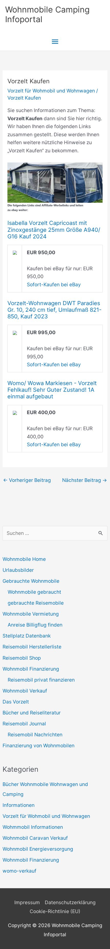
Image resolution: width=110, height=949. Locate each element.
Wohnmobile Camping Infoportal (47, 14)
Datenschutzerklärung (70, 902)
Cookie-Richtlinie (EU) (55, 911)
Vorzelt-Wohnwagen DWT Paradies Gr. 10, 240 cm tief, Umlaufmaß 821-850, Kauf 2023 (54, 310)
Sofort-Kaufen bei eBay (54, 284)
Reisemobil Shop (22, 658)
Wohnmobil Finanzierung (31, 669)
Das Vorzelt (16, 702)
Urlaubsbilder (18, 570)
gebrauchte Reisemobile (36, 603)
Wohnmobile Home (24, 559)
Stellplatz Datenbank (27, 636)
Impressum (27, 902)
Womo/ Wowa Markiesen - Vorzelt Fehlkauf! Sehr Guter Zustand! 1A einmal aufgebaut (52, 390)
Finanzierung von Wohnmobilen (38, 745)
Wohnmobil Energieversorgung (38, 849)
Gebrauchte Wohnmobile (31, 581)
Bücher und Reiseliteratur (32, 713)
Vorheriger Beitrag (27, 480)
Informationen (19, 805)
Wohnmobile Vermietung (31, 614)
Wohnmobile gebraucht (34, 592)
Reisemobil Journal (24, 724)
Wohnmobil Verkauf (25, 691)
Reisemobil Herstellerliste (32, 647)
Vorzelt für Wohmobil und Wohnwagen (46, 816)
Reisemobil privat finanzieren (41, 680)
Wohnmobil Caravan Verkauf (35, 838)
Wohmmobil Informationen (33, 827)
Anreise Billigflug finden (35, 625)
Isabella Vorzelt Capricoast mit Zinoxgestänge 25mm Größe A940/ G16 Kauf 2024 (53, 230)
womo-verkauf (19, 871)
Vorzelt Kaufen (24, 98)
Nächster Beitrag (84, 480)
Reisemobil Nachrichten (35, 734)
